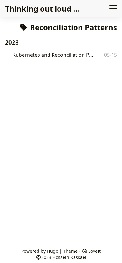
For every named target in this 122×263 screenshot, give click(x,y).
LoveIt (94, 251)
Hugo (52, 251)
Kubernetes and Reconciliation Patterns (54, 54)
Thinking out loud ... (42, 8)
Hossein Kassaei (69, 257)
